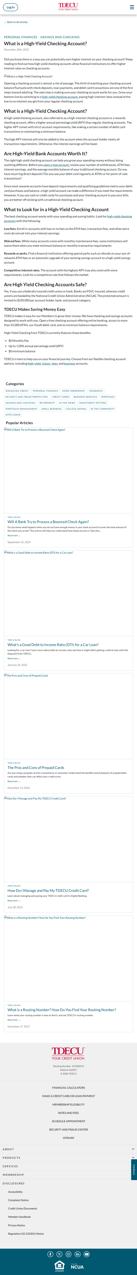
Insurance (96, 391)
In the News (67, 403)
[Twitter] (59, 1254)
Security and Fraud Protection (27, 397)
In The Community (103, 409)
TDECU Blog (14, 517)
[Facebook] (50, 1254)
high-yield (34, 363)
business (69, 363)
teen (54, 363)
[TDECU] (68, 1053)
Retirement (47, 403)
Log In (11, 7)
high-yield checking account (60, 97)
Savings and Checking (60, 37)
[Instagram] (69, 1254)
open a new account (56, 165)
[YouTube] (87, 1254)
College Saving (76, 409)
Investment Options (92, 403)
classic (46, 363)
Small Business (51, 409)
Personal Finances (20, 37)
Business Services (85, 397)
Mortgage (108, 397)
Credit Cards (61, 397)
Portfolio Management (21, 409)
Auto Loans (13, 414)
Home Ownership (73, 391)
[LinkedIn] (78, 1254)
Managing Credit (17, 391)
